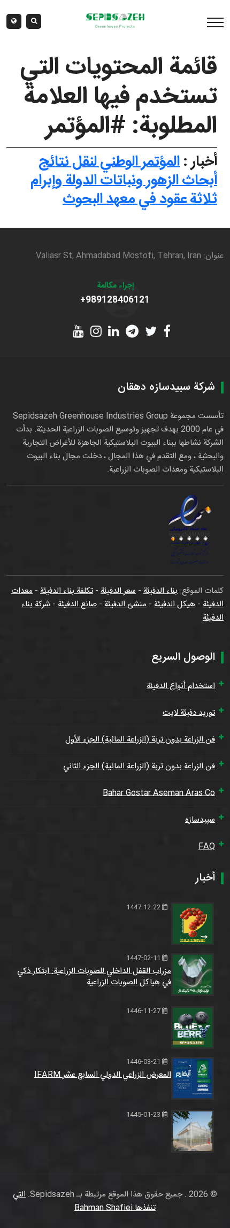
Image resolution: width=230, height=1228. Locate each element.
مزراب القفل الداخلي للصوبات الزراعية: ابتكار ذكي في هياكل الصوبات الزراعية (94, 976)
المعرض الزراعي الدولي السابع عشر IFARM (102, 1075)
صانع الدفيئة (77, 604)
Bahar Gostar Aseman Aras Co (159, 793)
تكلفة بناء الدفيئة (66, 591)
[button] (13, 21)
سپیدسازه (200, 820)
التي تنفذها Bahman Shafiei (84, 1201)
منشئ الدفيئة (125, 604)
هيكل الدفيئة (174, 604)
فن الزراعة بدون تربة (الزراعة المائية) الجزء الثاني (139, 766)
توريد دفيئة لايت (189, 713)
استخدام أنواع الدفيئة (181, 686)
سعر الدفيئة (118, 591)
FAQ (206, 846)
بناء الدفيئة (160, 591)
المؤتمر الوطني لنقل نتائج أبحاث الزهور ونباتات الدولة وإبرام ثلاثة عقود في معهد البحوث (123, 180)
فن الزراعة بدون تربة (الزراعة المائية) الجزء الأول (140, 739)
